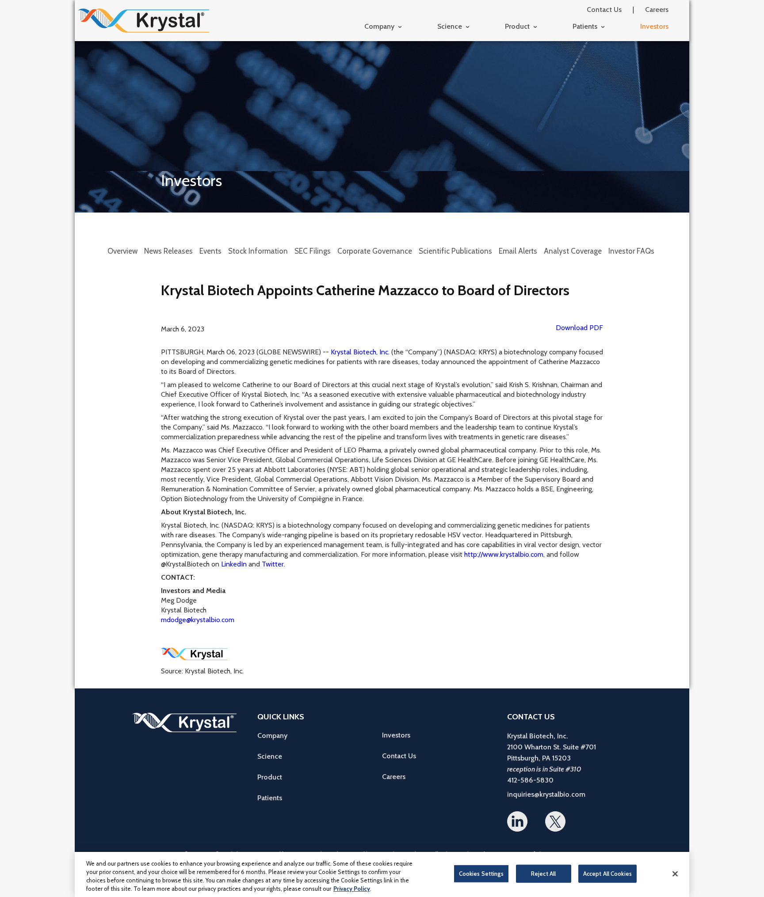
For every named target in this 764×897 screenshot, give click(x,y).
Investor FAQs (631, 251)
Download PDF (579, 327)
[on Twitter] (555, 821)
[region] (382, 874)
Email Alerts (518, 251)
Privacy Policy (351, 888)
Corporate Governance (374, 251)
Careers (656, 9)
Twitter (273, 564)
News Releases (168, 251)
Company (379, 26)
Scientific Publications (455, 251)
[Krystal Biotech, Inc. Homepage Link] (143, 20)
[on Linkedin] (517, 821)
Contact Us (604, 9)
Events (210, 251)
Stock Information (258, 251)
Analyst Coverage (573, 251)
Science (449, 26)
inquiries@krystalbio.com (546, 794)
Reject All (543, 873)
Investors (654, 26)
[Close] (675, 873)
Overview (122, 251)
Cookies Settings (481, 873)
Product (517, 26)
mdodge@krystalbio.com (197, 620)
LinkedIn (234, 564)
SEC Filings (312, 251)
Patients (585, 26)
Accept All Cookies (607, 873)
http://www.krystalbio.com (503, 554)
